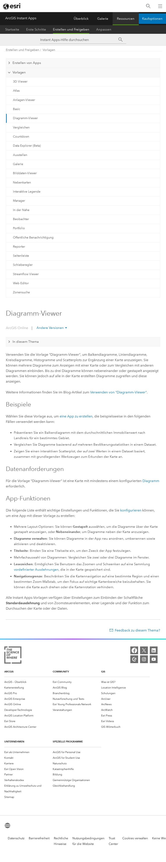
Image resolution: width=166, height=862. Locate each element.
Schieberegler (23, 265)
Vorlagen (49, 50)
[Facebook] (134, 650)
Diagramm (150, 481)
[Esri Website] (12, 6)
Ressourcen (125, 19)
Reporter (19, 246)
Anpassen (103, 29)
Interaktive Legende (26, 191)
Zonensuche (21, 292)
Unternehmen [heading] (14, 741)
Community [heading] (61, 671)
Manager (19, 201)
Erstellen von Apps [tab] (27, 63)
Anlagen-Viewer (24, 100)
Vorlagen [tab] (19, 72)
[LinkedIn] (154, 650)
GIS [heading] (103, 671)
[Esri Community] (134, 659)
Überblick (81, 19)
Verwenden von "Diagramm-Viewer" (118, 392)
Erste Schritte (36, 29)
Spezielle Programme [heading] (68, 741)
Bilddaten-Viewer (25, 173)
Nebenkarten (22, 182)
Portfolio (19, 228)
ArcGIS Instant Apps (20, 18)
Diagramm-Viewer (25, 118)
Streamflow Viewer (26, 274)
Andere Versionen (50, 328)
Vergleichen (21, 127)
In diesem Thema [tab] (26, 342)
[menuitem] (28, 682)
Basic (16, 109)
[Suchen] (148, 6)
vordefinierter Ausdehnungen (36, 569)
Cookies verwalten (135, 838)
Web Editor (21, 283)
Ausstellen (20, 155)
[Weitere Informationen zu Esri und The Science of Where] (12, 655)
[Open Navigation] (160, 6)
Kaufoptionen (152, 19)
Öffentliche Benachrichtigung (33, 237)
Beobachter (21, 219)
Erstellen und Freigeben (71, 29)
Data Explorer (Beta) (27, 146)
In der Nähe (21, 210)
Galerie (102, 19)
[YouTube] (154, 659)
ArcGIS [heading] (9, 671)
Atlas (16, 91)
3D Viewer (20, 81)
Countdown (21, 136)
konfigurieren (130, 510)
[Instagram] (144, 659)
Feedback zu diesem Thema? (137, 630)
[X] (144, 650)
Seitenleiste (21, 256)
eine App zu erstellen (76, 416)
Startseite (12, 29)
